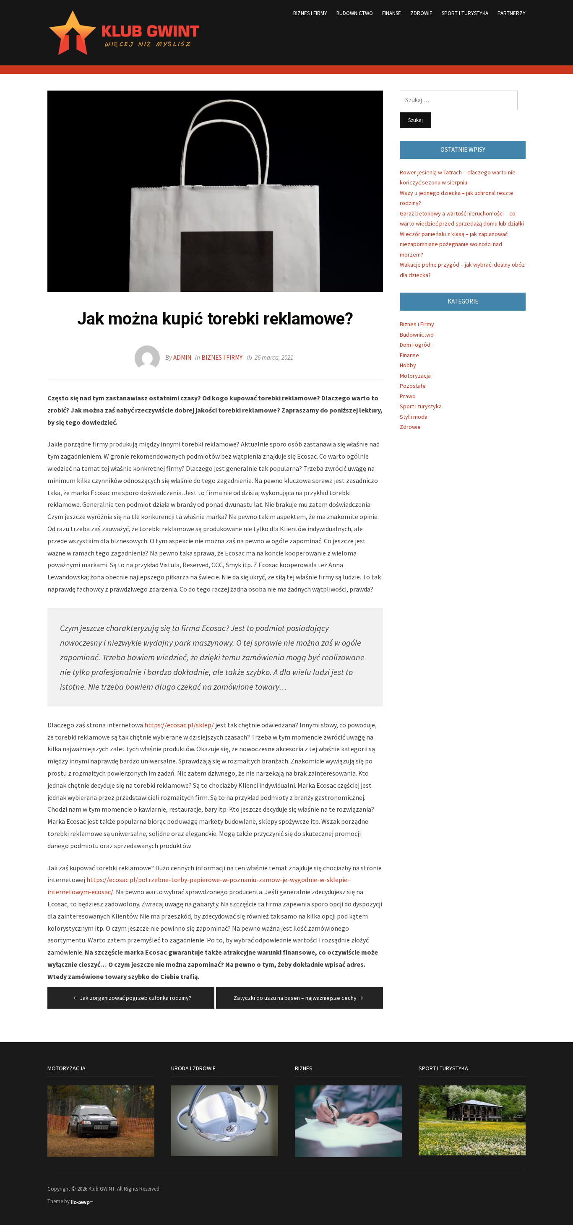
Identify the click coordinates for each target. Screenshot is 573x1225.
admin (182, 357)
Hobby (408, 365)
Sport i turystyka (465, 13)
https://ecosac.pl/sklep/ (179, 725)
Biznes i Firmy (310, 13)
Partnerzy (511, 13)
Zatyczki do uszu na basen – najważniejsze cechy (295, 998)
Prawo (408, 396)
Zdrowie (421, 13)
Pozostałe (413, 385)
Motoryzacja (415, 375)
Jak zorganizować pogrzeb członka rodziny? (135, 998)
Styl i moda (413, 416)
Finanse (391, 13)
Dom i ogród (415, 344)
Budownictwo (354, 13)
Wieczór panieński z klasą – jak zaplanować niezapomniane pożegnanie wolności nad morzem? (454, 244)
